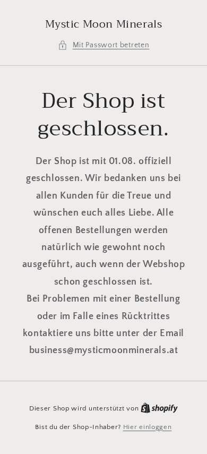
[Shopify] (159, 408)
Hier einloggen (147, 427)
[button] (104, 45)
